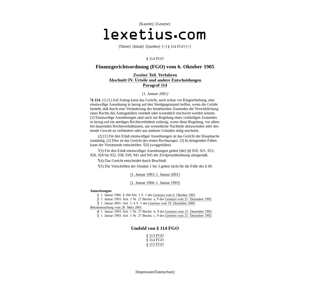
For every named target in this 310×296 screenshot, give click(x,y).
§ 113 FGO (155, 235)
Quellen (153, 46)
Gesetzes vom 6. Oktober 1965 (174, 195)
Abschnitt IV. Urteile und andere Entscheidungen (155, 80)
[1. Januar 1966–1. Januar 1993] (155, 183)
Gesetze (163, 24)
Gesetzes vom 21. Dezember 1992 (188, 199)
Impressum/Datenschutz (155, 272)
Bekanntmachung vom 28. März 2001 (116, 207)
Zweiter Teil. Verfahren (155, 74)
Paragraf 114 (155, 85)
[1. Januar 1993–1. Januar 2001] (155, 174)
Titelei (124, 46)
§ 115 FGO (155, 244)
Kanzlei (146, 24)
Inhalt (138, 46)
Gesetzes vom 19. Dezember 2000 (171, 203)
